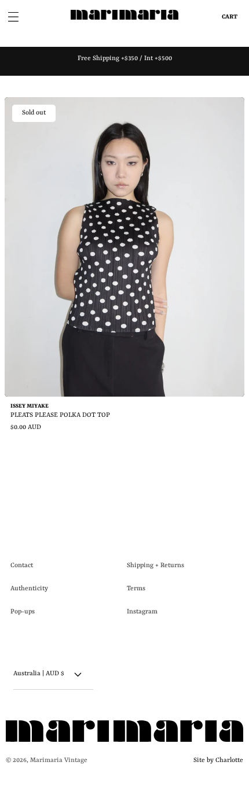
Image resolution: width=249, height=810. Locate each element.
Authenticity (29, 589)
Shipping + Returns (155, 565)
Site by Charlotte (216, 760)
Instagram (142, 612)
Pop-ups (22, 612)
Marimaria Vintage (58, 760)
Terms (136, 589)
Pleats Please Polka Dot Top (60, 415)
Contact (21, 565)
